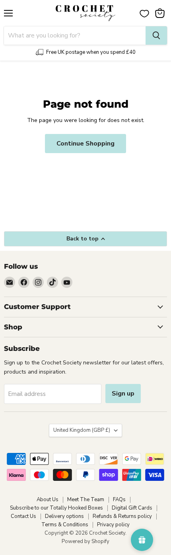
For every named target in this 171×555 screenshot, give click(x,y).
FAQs (119, 499)
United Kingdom (81, 430)
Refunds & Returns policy (122, 516)
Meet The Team (85, 499)
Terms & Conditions (64, 524)
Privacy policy (113, 524)
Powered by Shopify (85, 541)
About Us (47, 499)
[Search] (156, 35)
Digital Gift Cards (132, 508)
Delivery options (64, 516)
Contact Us (23, 516)
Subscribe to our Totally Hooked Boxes (56, 508)
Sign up (123, 393)
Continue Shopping (85, 143)
